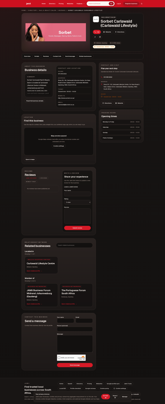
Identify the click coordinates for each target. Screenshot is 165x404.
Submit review (77, 228)
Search (70, 384)
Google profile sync (113, 384)
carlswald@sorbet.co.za (66, 105)
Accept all (105, 396)
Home (44, 3)
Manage (124, 397)
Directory (52, 3)
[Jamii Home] (28, 3)
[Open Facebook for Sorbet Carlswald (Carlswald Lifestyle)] (95, 37)
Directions (120, 32)
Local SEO (62, 388)
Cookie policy (104, 388)
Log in (119, 3)
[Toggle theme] (141, 3)
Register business (131, 3)
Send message (75, 365)
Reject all (115, 396)
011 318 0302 (62, 74)
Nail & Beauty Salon (47, 10)
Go (111, 3)
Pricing (61, 3)
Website (108, 32)
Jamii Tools (128, 384)
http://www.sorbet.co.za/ (66, 98)
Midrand (62, 10)
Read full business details (34, 101)
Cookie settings (58, 146)
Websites (70, 3)
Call (98, 32)
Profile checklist (75, 388)
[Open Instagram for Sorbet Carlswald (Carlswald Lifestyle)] (100, 37)
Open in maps (30, 159)
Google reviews (90, 388)
